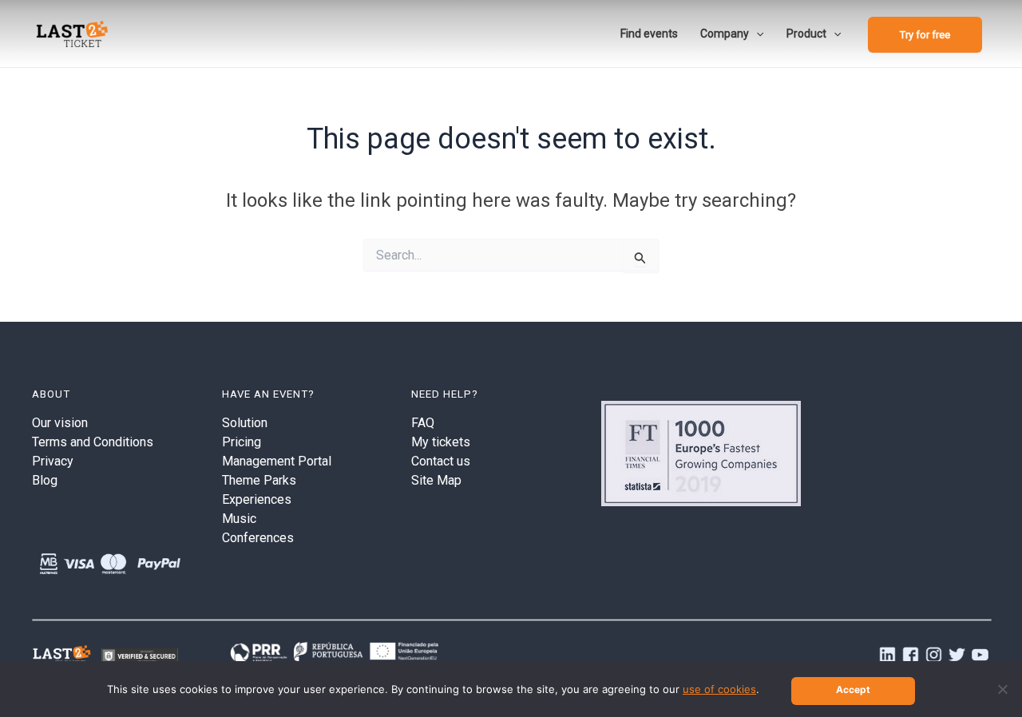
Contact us (440, 461)
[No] (1002, 689)
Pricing (241, 442)
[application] (756, 33)
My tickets (440, 442)
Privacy (52, 461)
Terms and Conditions (92, 442)
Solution (244, 422)
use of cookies (719, 689)
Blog (44, 480)
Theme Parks (259, 480)
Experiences (256, 499)
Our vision (60, 422)
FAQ (422, 422)
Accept (853, 689)
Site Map (436, 480)
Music (239, 518)
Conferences (258, 537)
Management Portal (276, 461)
